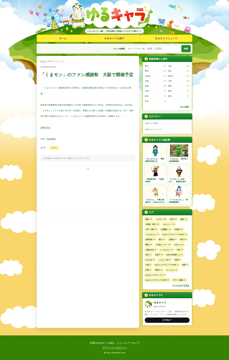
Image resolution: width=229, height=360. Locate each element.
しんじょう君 (164, 260)
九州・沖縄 (151, 229)
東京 (155, 66)
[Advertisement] (88, 192)
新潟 (155, 101)
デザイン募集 (179, 280)
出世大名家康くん (174, 255)
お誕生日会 (151, 250)
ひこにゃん (171, 270)
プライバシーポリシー (114, 347)
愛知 (155, 71)
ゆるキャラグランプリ (155, 275)
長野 (178, 86)
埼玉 (178, 71)
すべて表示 (184, 106)
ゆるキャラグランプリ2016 (166, 265)
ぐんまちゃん (152, 234)
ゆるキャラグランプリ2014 (157, 280)
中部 (173, 219)
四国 (177, 260)
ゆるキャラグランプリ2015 (174, 234)
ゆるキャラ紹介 (151, 123)
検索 (186, 48)
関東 (149, 219)
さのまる (150, 260)
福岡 (155, 86)
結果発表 (150, 239)
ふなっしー (168, 224)
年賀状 (178, 229)
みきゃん (179, 244)
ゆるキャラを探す (114, 38)
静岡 (178, 91)
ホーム (63, 38)
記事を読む (46, 127)
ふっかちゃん (166, 250)
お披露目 (166, 229)
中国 (183, 239)
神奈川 (178, 76)
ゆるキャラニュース (166, 38)
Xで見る (167, 320)
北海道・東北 (152, 224)
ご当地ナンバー (162, 244)
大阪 (178, 66)
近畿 (183, 219)
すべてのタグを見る (180, 285)
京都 (155, 91)
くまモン (54, 147)
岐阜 (155, 96)
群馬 (178, 96)
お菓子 (159, 255)
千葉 (178, 81)
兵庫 (155, 81)
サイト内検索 (119, 48)
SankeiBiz (51, 139)
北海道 (155, 76)
